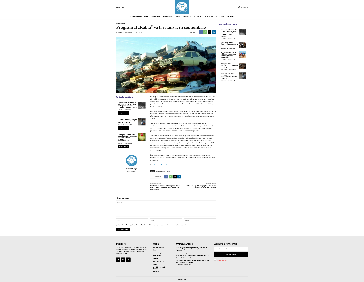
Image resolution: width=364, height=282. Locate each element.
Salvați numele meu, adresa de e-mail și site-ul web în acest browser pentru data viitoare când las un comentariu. (153, 225)
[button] (120, 7)
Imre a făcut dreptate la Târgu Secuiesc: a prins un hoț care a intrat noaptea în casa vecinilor (127, 105)
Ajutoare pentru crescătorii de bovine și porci (229, 44)
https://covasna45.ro (131, 171)
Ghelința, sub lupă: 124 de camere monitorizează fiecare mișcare (127, 121)
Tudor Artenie (223, 69)
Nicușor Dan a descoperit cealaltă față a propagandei (229, 65)
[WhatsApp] (205, 32)
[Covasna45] (131, 160)
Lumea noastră (120, 23)
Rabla (168, 171)
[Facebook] (201, 32)
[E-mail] (209, 32)
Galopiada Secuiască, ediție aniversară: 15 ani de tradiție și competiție (228, 55)
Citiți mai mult (123, 113)
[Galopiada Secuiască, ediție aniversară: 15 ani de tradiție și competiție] (242, 54)
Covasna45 (121, 32)
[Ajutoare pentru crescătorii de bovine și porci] (242, 45)
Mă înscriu (230, 254)
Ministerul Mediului (160, 165)
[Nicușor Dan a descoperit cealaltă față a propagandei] (242, 66)
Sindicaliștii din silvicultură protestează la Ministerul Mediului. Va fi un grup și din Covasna (165, 187)
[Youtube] (123, 259)
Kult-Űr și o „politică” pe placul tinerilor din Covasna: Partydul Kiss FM (201, 187)
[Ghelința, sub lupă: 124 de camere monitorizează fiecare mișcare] (142, 122)
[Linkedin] (214, 32)
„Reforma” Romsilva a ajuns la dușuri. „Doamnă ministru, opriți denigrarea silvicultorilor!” (127, 138)
